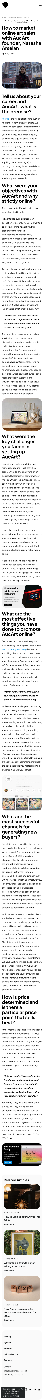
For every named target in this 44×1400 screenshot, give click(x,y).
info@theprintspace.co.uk (15, 1371)
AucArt (5, 118)
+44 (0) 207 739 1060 (13, 1374)
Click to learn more (10, 1396)
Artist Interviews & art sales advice (15, 17)
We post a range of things (14, 649)
